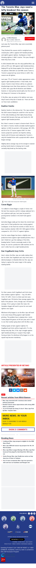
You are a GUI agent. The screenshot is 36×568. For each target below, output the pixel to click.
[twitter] (14, 390)
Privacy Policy (7, 544)
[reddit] (25, 390)
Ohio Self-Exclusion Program (10, 551)
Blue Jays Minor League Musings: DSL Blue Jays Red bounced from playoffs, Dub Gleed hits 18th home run (18, 452)
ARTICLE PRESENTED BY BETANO (15, 365)
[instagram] (32, 513)
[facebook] (10, 390)
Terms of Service (16, 544)
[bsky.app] (18, 390)
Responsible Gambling (26, 544)
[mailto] (21, 390)
